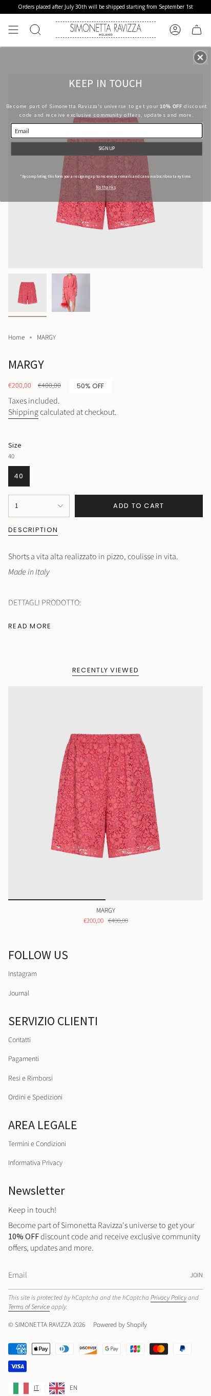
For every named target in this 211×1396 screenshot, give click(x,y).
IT (36, 1387)
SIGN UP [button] (106, 147)
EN (73, 1387)
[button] (200, 57)
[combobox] (26, 1388)
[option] (63, 1388)
